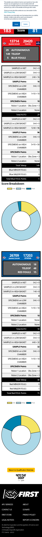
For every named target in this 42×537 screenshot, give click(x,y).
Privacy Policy (9, 12)
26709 (14, 255)
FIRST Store (7, 514)
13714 (14, 41)
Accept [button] (16, 24)
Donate (26, 509)
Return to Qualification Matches (21, 470)
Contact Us (7, 509)
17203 (27, 255)
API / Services (7, 504)
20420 (27, 41)
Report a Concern (31, 520)
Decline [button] (25, 24)
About (25, 504)
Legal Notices (8, 520)
